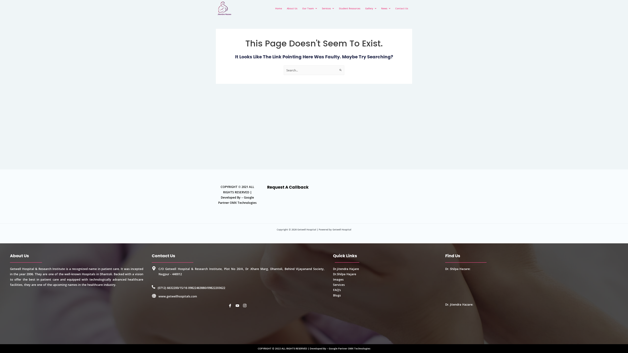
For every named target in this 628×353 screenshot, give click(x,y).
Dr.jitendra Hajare (346, 269)
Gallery (369, 8)
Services (326, 8)
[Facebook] (230, 305)
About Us (292, 8)
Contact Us (401, 8)
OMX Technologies (359, 348)
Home (278, 8)
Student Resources (349, 8)
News (384, 8)
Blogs (337, 295)
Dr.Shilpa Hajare (344, 274)
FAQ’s (337, 290)
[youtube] (238, 305)
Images (338, 279)
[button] (309, 8)
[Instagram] (245, 305)
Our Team (308, 8)
